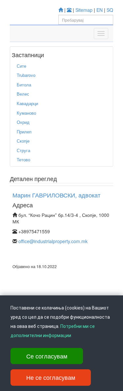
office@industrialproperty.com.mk (53, 241)
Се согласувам (46, 356)
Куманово (26, 113)
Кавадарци (27, 103)
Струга (23, 150)
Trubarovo (26, 75)
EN (99, 10)
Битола (24, 84)
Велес (23, 94)
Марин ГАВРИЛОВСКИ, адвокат (56, 195)
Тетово (23, 159)
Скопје (23, 141)
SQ (110, 10)
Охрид (23, 122)
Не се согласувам (50, 377)
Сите (21, 66)
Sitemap (83, 10)
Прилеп (24, 131)
